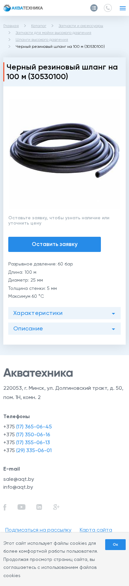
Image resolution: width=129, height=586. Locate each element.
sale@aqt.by (18, 479)
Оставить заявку (55, 244)
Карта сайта (96, 530)
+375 (27, 426)
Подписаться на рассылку (38, 530)
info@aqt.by (18, 487)
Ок (115, 544)
